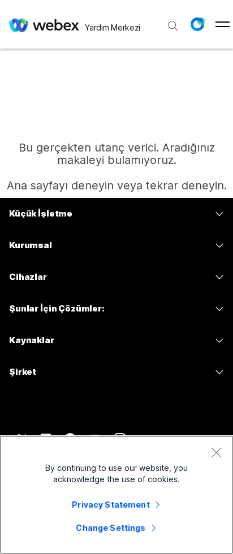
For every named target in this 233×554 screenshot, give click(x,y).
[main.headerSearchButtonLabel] (173, 22)
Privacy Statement (110, 504)
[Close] (216, 452)
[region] (116, 494)
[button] (197, 24)
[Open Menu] (222, 24)
